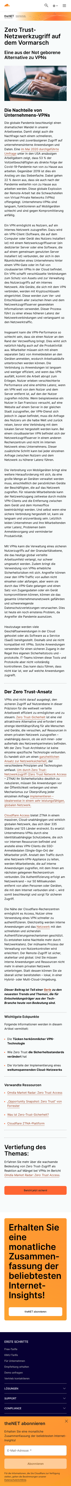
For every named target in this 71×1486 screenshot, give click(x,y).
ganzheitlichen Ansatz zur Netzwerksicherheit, (31, 759)
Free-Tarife (10, 1349)
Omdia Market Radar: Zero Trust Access (34, 1092)
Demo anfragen (13, 1372)
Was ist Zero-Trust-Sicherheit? (28, 1114)
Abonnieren (35, 1463)
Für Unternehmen (14, 1360)
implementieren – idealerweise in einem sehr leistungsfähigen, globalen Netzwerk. (34, 800)
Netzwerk (43, 926)
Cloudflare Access (16, 815)
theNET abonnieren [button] (35, 1311)
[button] (55, 6)
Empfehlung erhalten (16, 1366)
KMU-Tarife (11, 1355)
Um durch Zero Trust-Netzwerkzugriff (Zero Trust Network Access (35, 772)
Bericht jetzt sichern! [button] (35, 1190)
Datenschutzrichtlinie (15, 1479)
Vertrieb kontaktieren (16, 1378)
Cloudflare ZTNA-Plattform (26, 1123)
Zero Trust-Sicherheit (30, 717)
